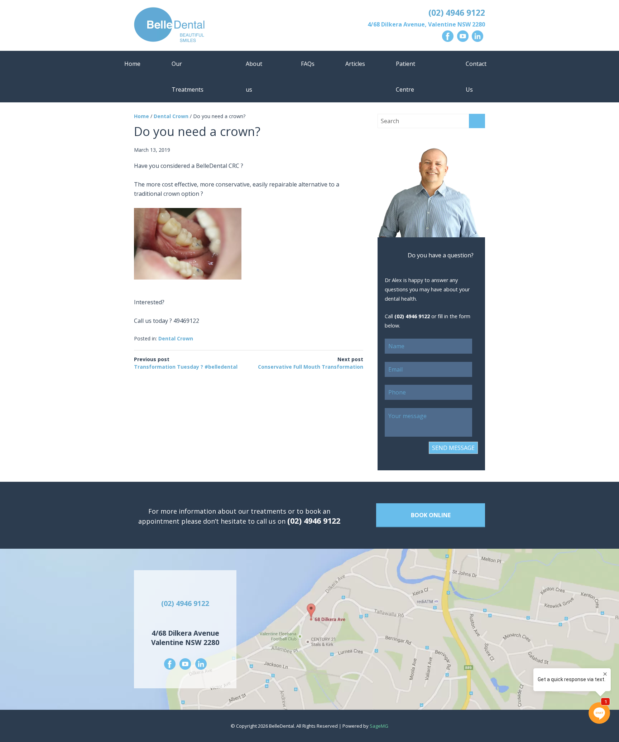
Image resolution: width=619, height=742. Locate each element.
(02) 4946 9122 (456, 12)
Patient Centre (405, 76)
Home (132, 64)
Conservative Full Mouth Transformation (310, 366)
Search (477, 121)
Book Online (431, 515)
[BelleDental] (219, 26)
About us (254, 76)
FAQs (308, 64)
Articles (355, 64)
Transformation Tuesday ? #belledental (185, 366)
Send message (453, 448)
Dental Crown (171, 116)
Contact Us (476, 76)
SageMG (379, 726)
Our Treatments (187, 76)
